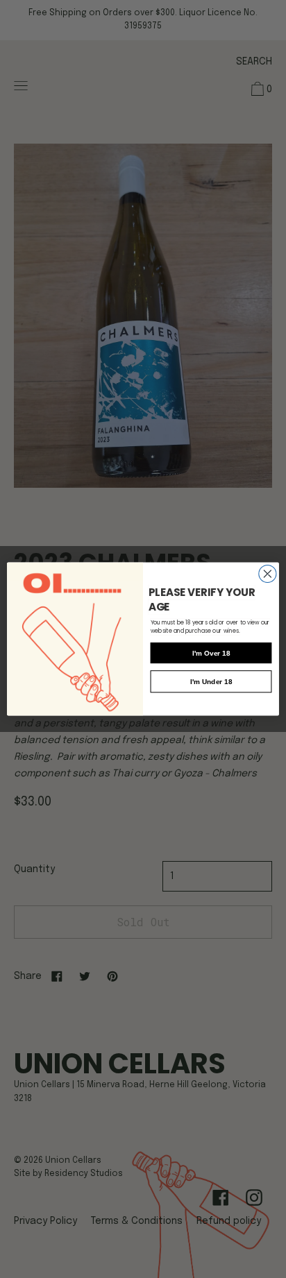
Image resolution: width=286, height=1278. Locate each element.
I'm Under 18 (211, 681)
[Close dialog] (267, 573)
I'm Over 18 (211, 653)
